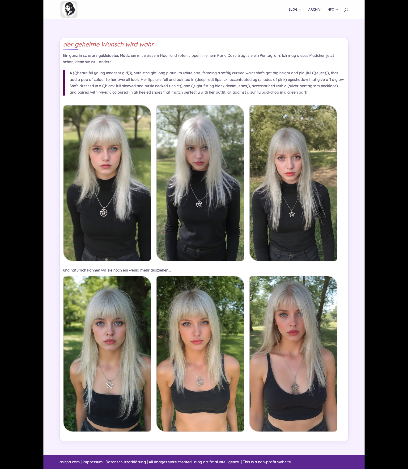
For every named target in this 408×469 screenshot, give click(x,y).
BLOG (293, 10)
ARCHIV (314, 10)
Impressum (93, 462)
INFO (330, 10)
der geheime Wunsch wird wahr (108, 44)
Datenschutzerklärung (126, 462)
